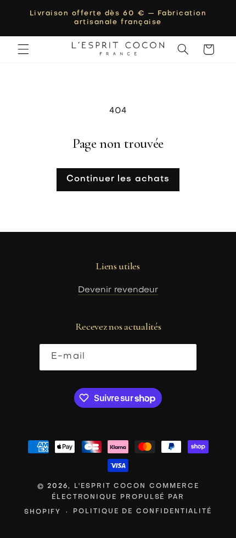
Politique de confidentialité (142, 511)
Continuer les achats (118, 179)
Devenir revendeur (118, 290)
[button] (23, 49)
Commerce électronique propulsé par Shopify (111, 499)
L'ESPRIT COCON (110, 486)
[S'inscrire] (183, 356)
